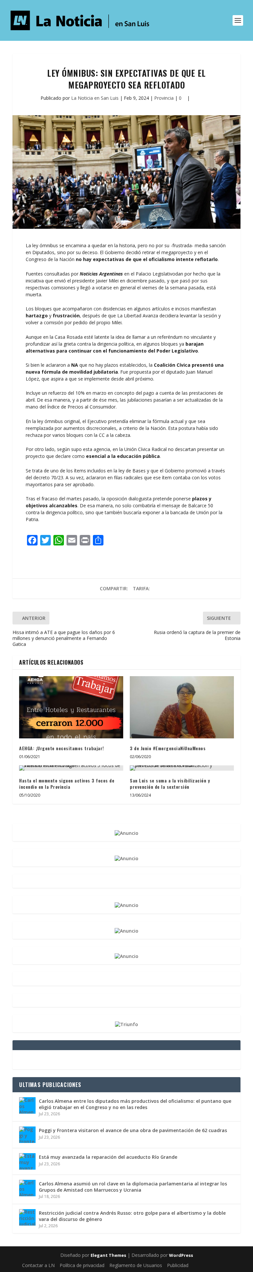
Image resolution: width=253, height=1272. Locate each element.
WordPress (181, 1255)
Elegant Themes (108, 1255)
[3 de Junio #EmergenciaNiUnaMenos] (182, 707)
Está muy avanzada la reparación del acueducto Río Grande (108, 1157)
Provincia (164, 98)
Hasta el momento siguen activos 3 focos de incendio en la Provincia (66, 783)
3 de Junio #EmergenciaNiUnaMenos (168, 748)
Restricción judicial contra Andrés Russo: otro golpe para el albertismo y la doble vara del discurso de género (132, 1216)
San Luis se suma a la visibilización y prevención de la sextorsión (170, 783)
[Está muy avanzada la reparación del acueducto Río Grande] (27, 1161)
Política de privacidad (82, 1265)
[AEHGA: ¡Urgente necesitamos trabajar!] (71, 707)
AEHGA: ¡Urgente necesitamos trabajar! (61, 748)
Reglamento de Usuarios (135, 1265)
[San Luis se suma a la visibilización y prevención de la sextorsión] (182, 768)
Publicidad (177, 1265)
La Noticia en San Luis (95, 98)
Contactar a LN (38, 1265)
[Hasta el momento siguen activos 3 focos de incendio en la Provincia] (71, 768)
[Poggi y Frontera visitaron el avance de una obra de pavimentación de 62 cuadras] (27, 1134)
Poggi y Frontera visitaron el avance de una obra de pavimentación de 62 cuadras (133, 1130)
